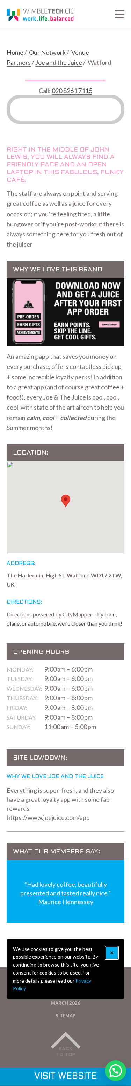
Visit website (65, 1076)
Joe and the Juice (58, 62)
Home (15, 52)
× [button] (112, 952)
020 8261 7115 (72, 90)
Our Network (47, 52)
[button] (65, 501)
